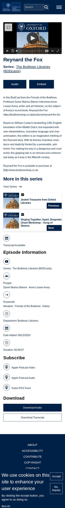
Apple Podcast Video (23, 367)
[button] (32, 38)
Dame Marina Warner (15, 287)
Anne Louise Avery (39, 287)
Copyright (32, 462)
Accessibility (32, 450)
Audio (14, 84)
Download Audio (32, 407)
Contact (32, 468)
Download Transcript (32, 417)
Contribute (32, 456)
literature (8, 306)
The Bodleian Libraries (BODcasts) (32, 268)
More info (6, 506)
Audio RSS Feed (21, 388)
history (46, 306)
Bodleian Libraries (28, 320)
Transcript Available (14, 245)
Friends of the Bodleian (28, 306)
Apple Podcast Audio (23, 378)
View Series (10, 186)
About (32, 445)
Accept (56, 476)
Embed (41, 84)
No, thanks (56, 488)
